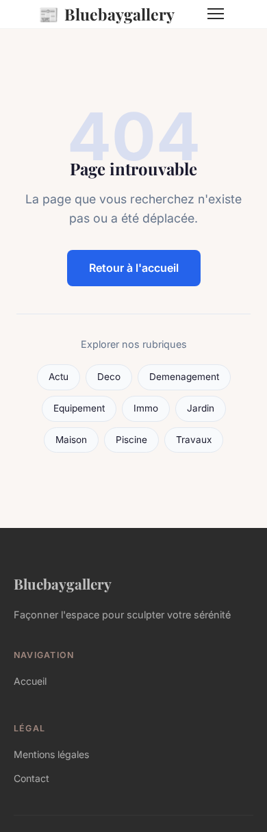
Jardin (200, 408)
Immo (146, 408)
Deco (108, 376)
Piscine (131, 439)
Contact (31, 778)
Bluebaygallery (106, 14)
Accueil (30, 681)
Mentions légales (51, 754)
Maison (71, 439)
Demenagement (184, 376)
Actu (58, 376)
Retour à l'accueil (134, 268)
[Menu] (215, 14)
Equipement (79, 408)
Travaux (194, 439)
